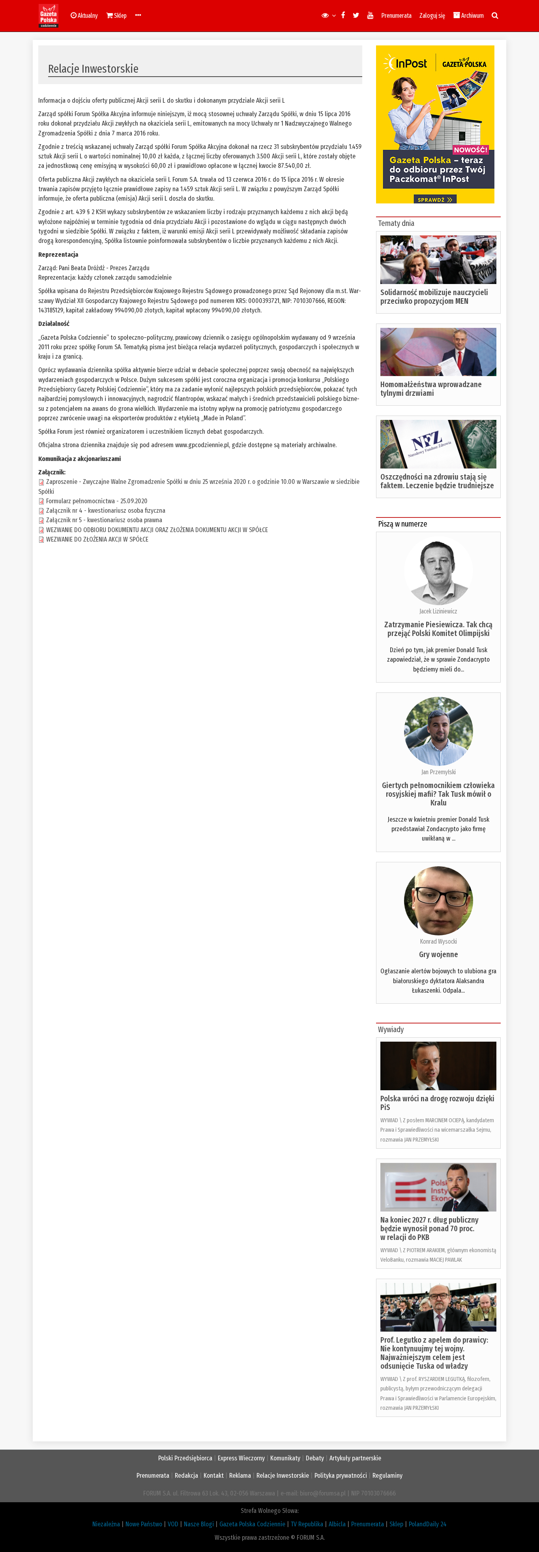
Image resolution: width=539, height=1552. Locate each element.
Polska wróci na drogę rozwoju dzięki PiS (437, 1103)
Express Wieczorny (241, 1458)
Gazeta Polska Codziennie (252, 1524)
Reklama (240, 1475)
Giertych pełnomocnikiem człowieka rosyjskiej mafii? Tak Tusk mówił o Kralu (438, 794)
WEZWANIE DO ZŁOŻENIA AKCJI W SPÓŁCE (97, 539)
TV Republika (307, 1524)
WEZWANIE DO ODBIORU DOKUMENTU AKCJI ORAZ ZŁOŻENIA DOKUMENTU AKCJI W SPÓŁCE (157, 530)
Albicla (337, 1524)
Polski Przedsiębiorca (185, 1458)
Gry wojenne (438, 954)
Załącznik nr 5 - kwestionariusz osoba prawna (104, 520)
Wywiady (391, 1029)
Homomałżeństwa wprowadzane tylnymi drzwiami (431, 389)
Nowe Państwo (143, 1524)
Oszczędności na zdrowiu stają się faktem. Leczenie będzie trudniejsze (437, 481)
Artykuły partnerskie (355, 1458)
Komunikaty (285, 1458)
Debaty (315, 1458)
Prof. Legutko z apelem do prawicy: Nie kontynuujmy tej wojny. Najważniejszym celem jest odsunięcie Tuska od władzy (434, 1353)
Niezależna (106, 1524)
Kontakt (214, 1475)
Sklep (396, 1524)
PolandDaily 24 (428, 1524)
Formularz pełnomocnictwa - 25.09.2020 (97, 501)
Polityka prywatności (340, 1475)
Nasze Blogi (199, 1524)
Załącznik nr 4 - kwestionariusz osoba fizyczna (105, 510)
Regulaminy (387, 1475)
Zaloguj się (432, 15)
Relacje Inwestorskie (282, 1475)
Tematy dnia (396, 223)
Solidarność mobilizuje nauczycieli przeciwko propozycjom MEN (434, 297)
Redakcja (186, 1475)
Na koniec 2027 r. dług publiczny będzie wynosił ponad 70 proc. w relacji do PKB (429, 1228)
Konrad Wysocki (438, 941)
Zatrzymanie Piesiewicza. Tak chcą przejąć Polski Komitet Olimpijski (438, 629)
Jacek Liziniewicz (438, 611)
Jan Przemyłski (438, 772)
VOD (173, 1524)
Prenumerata (396, 15)
